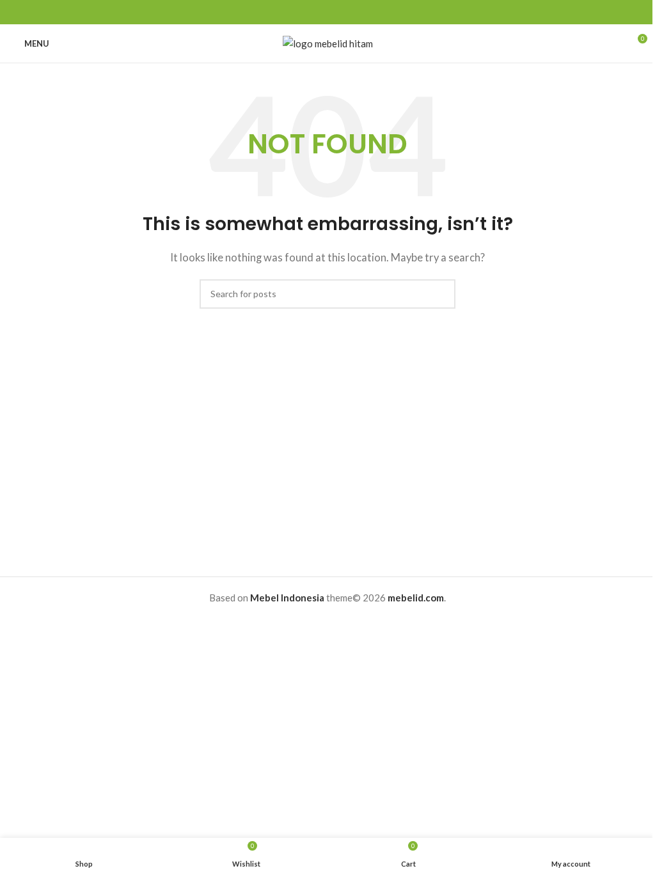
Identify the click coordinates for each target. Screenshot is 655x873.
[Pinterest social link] (327, 12)
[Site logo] (328, 42)
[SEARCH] (440, 294)
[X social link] (312, 12)
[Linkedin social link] (343, 12)
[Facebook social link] (296, 12)
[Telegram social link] (358, 12)
